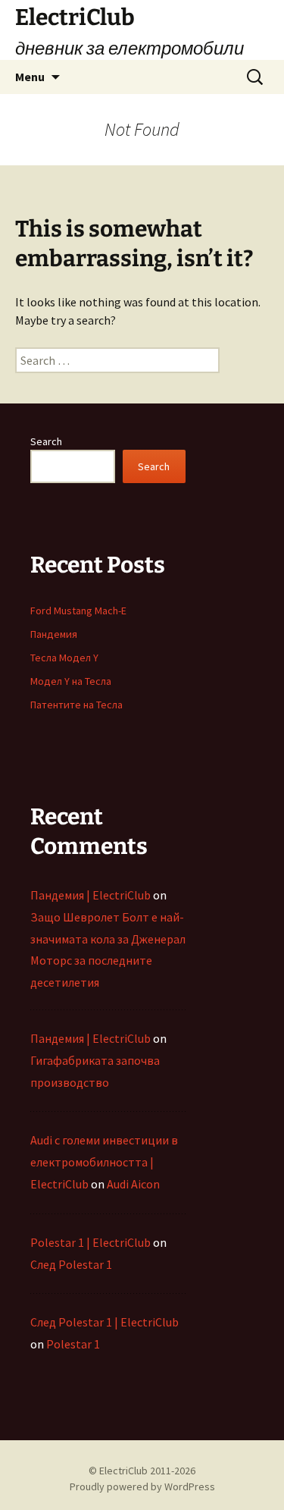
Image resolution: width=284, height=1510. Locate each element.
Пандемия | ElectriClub (90, 895)
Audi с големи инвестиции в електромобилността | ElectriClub (104, 1161)
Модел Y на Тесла (70, 681)
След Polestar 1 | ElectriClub (104, 1321)
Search (46, 441)
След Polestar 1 (71, 1264)
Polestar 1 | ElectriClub (90, 1242)
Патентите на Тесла (76, 704)
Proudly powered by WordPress (142, 1486)
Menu (30, 76)
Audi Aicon (133, 1183)
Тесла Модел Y (64, 657)
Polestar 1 (73, 1343)
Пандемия (53, 634)
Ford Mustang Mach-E (78, 610)
